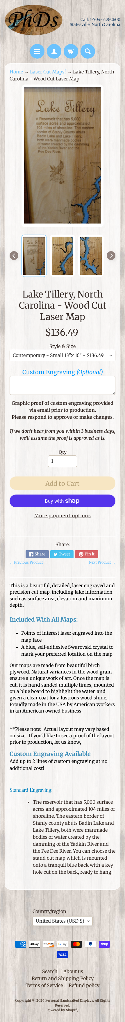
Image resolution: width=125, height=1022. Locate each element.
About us (73, 971)
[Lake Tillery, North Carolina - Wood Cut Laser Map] (34, 256)
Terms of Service (44, 985)
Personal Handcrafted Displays (69, 1000)
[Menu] (37, 51)
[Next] (111, 255)
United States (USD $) (60, 921)
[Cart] (71, 51)
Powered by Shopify (62, 1010)
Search (50, 971)
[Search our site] (88, 51)
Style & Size (62, 346)
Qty (63, 452)
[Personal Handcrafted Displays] (34, 22)
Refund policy (84, 985)
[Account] (54, 51)
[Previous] (14, 255)
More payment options (62, 515)
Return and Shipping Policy (63, 978)
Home (16, 72)
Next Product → (102, 562)
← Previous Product (26, 562)
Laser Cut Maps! (48, 72)
